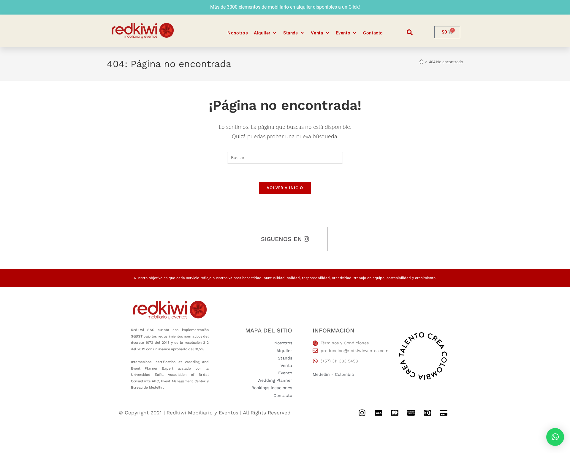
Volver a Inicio (285, 187)
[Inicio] (421, 61)
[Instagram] (361, 413)
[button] (265, 33)
